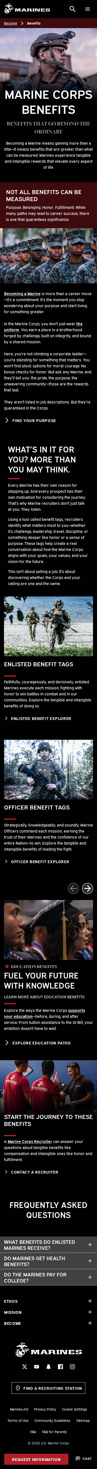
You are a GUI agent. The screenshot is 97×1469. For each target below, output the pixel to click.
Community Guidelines (52, 1420)
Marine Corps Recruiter (30, 1141)
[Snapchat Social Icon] (48, 1366)
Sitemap (83, 1420)
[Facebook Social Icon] (60, 1366)
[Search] (72, 9)
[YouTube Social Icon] (36, 1366)
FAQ (33, 1431)
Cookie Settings (74, 1409)
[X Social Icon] (24, 1366)
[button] (87, 888)
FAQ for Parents (54, 1431)
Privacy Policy (45, 1409)
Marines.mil (19, 1409)
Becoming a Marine (22, 293)
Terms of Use (18, 1420)
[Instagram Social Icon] (72, 1366)
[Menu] (87, 9)
